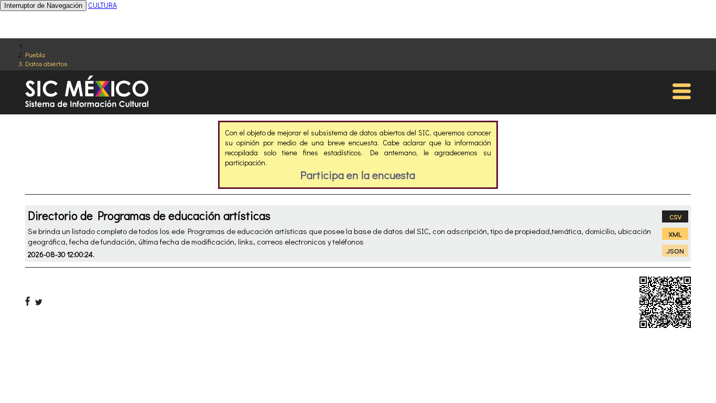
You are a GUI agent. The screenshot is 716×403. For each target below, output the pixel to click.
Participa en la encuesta (357, 174)
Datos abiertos (46, 63)
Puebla (35, 54)
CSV (675, 216)
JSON (675, 250)
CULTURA (102, 5)
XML (675, 233)
